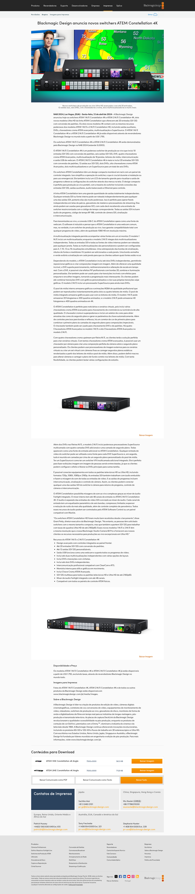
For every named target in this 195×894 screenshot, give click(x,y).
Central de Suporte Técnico (116, 850)
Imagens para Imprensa (59, 14)
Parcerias (148, 854)
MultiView (72, 860)
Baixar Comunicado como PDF (53, 779)
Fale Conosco (111, 854)
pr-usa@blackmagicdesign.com (95, 829)
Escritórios (148, 847)
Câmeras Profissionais (38, 847)
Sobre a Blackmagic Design (154, 850)
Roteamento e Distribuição (78, 863)
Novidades (35, 14)
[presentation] (35, 66)
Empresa (95, 5)
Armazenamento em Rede (77, 857)
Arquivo (45, 14)
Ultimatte (34, 857)
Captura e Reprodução (39, 863)
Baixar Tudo (141, 779)
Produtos (35, 5)
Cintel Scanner (36, 866)
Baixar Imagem (146, 435)
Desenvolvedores (80, 5)
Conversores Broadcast (77, 850)
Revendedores (50, 5)
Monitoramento (74, 854)
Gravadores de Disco (38, 860)
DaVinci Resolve (41, 850)
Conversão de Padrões (76, 847)
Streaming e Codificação (77, 866)
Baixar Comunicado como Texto (97, 779)
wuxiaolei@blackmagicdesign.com (140, 807)
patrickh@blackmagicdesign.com (51, 829)
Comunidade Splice (113, 860)
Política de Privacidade (152, 860)
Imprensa (107, 5)
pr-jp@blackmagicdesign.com (94, 807)
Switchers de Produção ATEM (41, 854)
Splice (119, 5)
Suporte (64, 5)
